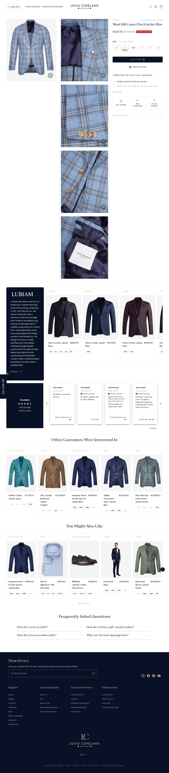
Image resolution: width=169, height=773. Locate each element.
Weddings (12, 720)
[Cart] (161, 6)
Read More (117, 91)
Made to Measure (15, 716)
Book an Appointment (53, 7)
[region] (103, 403)
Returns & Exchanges (80, 703)
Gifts (10, 712)
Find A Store (45, 703)
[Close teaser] (7, 373)
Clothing (12, 703)
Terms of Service (80, 766)
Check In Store (139, 67)
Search (68, 766)
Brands (11, 699)
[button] (47, 403)
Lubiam (116, 20)
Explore (14, 371)
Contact (74, 699)
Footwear (12, 707)
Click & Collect (77, 695)
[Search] (150, 6)
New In (11, 695)
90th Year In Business (49, 707)
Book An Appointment (48, 712)
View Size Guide (126, 41)
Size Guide (106, 703)
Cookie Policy (107, 695)
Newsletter (76, 712)
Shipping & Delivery (79, 707)
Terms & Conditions (110, 707)
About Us (43, 695)
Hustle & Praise (118, 766)
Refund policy (94, 766)
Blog (42, 699)
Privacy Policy (108, 699)
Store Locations (33, 7)
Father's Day (13, 724)
